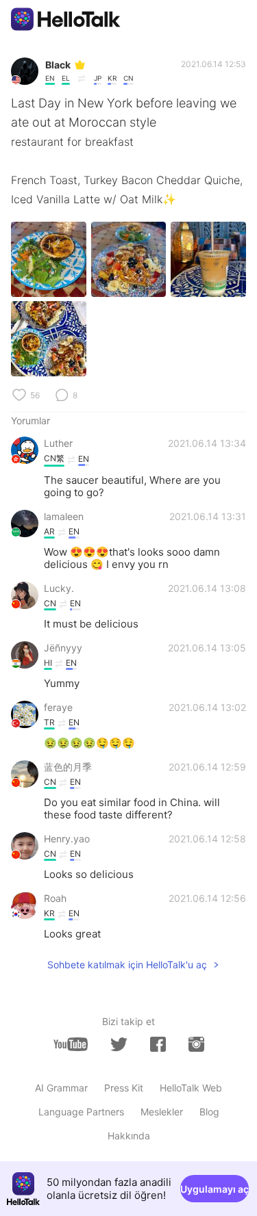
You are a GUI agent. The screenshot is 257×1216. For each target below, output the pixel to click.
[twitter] (118, 1044)
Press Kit (123, 1088)
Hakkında (129, 1135)
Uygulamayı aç (214, 1189)
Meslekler (161, 1111)
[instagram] (196, 1044)
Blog (209, 1111)
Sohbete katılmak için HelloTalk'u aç (127, 964)
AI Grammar (61, 1088)
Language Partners (81, 1111)
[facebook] (158, 1044)
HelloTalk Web (191, 1088)
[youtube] (70, 1044)
